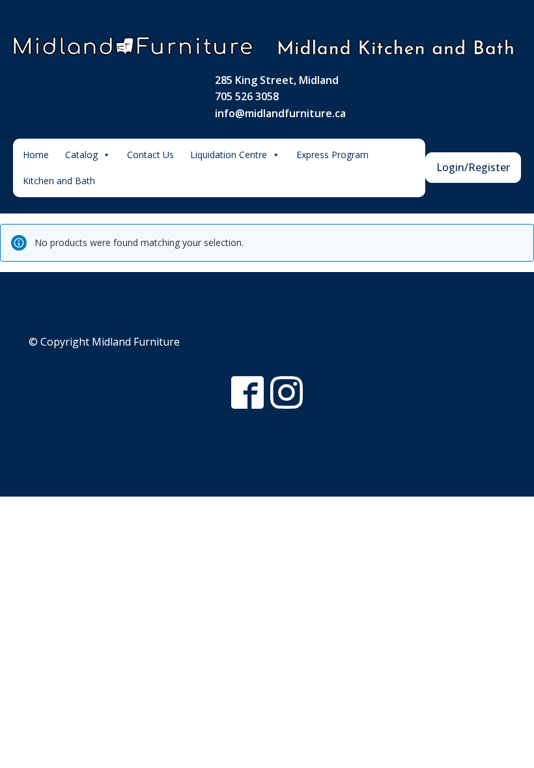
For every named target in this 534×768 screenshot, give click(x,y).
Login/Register (473, 167)
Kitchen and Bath (59, 180)
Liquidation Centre (228, 154)
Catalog (81, 154)
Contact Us (150, 154)
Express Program (332, 154)
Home (36, 154)
